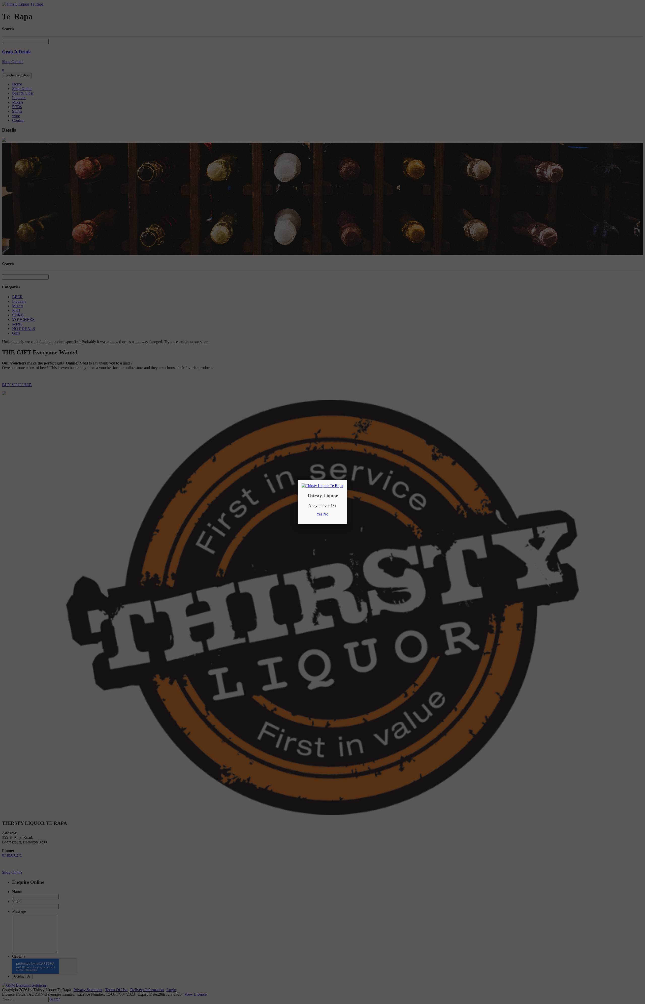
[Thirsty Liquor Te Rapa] (322, 485)
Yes (319, 514)
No (325, 514)
